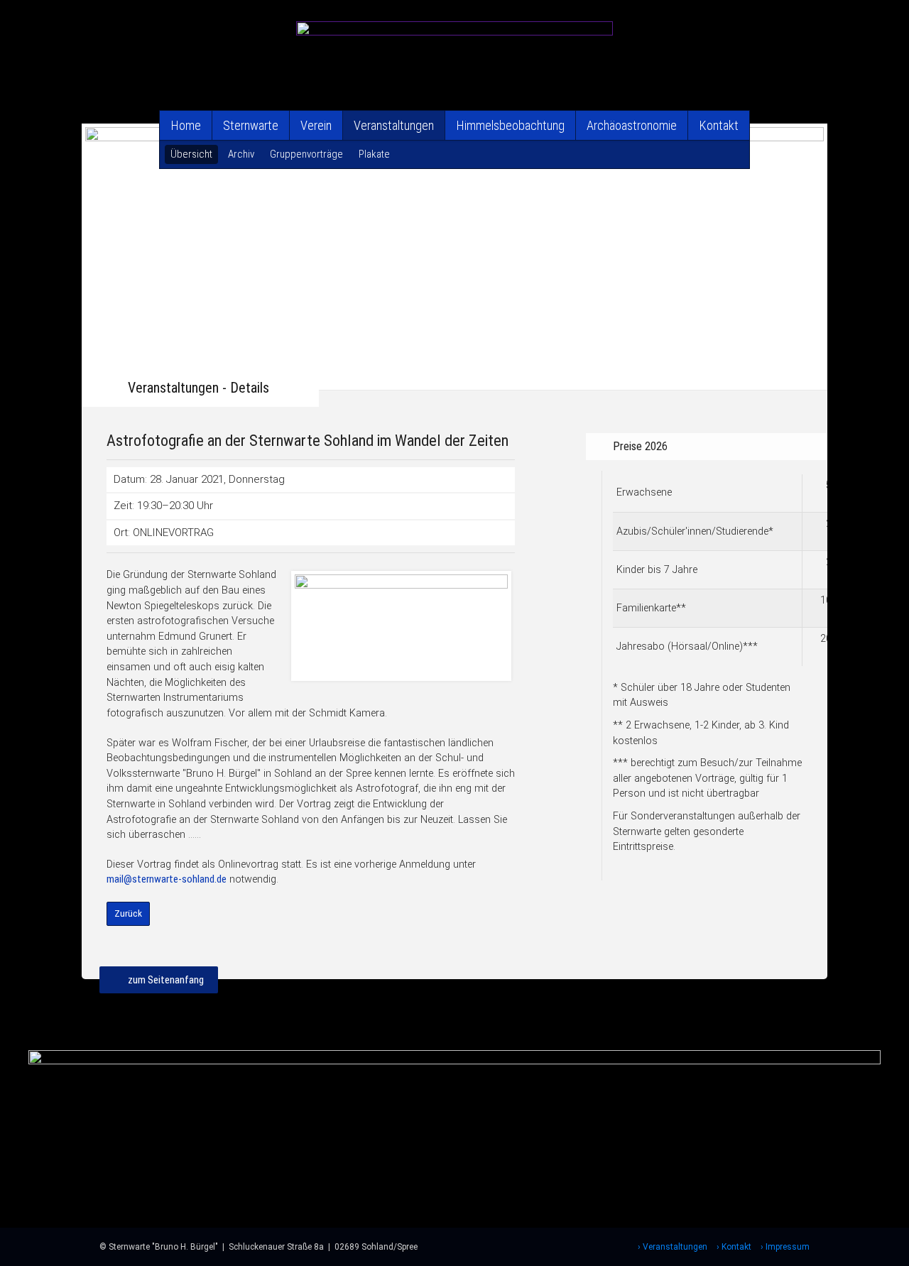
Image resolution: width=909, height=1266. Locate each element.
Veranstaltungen (394, 125)
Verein (316, 125)
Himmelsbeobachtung (510, 125)
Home (185, 125)
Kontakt (719, 125)
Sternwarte (250, 125)
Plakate (374, 154)
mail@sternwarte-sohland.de (167, 879)
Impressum (788, 1247)
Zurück (128, 913)
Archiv (241, 154)
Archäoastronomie (632, 125)
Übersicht (191, 154)
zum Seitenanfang (166, 979)
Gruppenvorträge (306, 154)
